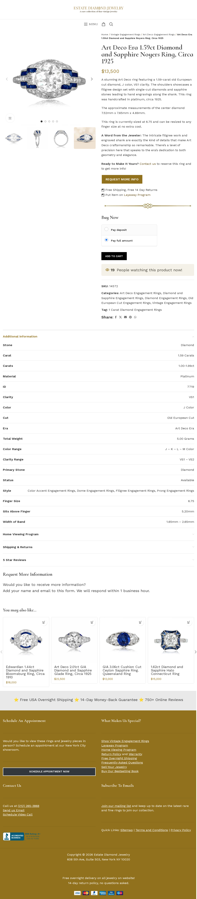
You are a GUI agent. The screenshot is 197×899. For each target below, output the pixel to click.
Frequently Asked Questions (122, 762)
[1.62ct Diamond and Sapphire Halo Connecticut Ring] (171, 640)
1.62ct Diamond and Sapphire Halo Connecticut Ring (167, 670)
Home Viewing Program (118, 749)
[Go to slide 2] (45, 121)
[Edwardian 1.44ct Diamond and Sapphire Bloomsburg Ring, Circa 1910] (26, 640)
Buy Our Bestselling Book (120, 771)
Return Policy (111, 754)
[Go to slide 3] (49, 121)
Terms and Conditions (151, 830)
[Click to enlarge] (10, 118)
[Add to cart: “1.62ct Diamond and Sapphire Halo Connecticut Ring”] (188, 622)
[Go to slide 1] (42, 121)
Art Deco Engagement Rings (159, 34)
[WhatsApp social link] (135, 317)
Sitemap (126, 830)
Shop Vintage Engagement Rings (125, 741)
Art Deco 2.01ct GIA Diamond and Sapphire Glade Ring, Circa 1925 (73, 670)
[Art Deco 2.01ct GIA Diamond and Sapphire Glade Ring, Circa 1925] (74, 640)
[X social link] (120, 317)
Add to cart (114, 256)
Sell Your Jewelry (114, 767)
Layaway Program (137, 195)
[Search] (111, 24)
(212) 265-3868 (28, 806)
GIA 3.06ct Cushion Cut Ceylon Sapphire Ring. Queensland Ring (122, 670)
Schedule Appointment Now (49, 771)
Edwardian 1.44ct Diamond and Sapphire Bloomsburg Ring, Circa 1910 (25, 672)
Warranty (135, 754)
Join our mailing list (116, 806)
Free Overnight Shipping (119, 758)
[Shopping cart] (103, 24)
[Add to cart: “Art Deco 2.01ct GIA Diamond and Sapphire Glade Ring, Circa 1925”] (92, 622)
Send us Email (13, 810)
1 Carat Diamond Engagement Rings (135, 310)
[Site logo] (98, 9)
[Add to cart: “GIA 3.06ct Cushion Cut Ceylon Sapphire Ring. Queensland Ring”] (140, 622)
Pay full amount (122, 240)
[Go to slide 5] (57, 121)
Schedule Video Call (18, 814)
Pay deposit (119, 229)
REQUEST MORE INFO (122, 179)
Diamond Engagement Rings (166, 298)
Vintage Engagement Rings (125, 34)
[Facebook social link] (115, 317)
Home (104, 34)
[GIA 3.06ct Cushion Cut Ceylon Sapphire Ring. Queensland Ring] (123, 640)
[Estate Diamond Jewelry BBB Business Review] (22, 836)
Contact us (148, 164)
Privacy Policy (181, 830)
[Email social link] (125, 317)
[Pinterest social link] (130, 317)
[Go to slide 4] (53, 121)
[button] (7, 79)
